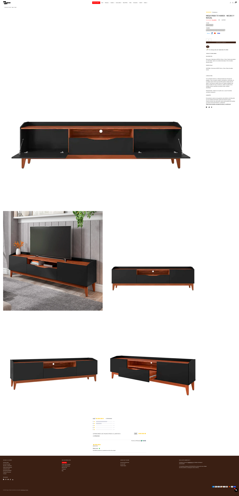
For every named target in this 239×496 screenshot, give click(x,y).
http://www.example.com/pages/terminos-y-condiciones (218, 104)
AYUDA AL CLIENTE (7, 460)
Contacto (4, 473)
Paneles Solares (123, 465)
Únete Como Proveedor (66, 464)
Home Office (125, 2)
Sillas (130, 2)
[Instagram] (5, 479)
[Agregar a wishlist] (207, 46)
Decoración (135, 2)
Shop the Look (64, 467)
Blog (62, 470)
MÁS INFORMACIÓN (66, 460)
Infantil (140, 2)
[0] (235, 2)
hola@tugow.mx (190, 462)
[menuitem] (96, 2)
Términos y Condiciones (7, 465)
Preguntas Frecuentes (7, 472)
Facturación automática (7, 470)
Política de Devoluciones (7, 467)
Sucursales (64, 462)
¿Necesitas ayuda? (6, 468)
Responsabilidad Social (66, 465)
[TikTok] (10, 479)
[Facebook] (3, 479)
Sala (102, 2)
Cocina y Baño (118, 2)
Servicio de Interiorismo (124, 462)
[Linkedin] (13, 479)
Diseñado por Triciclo (24, 490)
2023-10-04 (95, 445)
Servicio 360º (122, 464)
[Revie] (143, 440)
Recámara (106, 2)
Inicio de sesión (6, 462)
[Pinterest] (8, 479)
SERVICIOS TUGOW (124, 460)
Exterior (145, 2)
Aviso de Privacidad (6, 464)
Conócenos (64, 469)
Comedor (112, 2)
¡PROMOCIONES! (96, 2)
